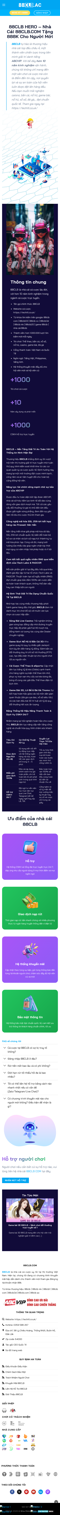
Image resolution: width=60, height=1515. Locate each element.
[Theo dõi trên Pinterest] (26, 1491)
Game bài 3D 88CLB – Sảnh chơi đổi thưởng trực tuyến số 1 (30, 1226)
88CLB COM (33, 1171)
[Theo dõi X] (19, 1491)
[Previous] (6, 1220)
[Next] (53, 1220)
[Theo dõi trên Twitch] (47, 1491)
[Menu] (3, 4)
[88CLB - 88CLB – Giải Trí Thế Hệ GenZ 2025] (30, 5)
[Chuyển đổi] (5, 1048)
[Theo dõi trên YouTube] (33, 1491)
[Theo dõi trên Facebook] (12, 1491)
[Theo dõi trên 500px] (40, 1491)
